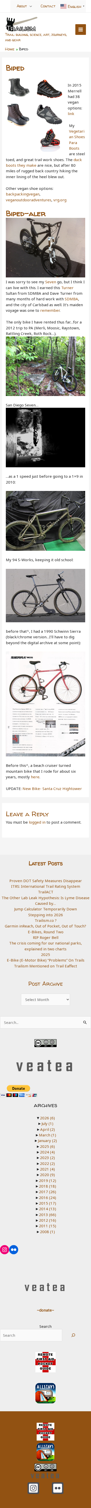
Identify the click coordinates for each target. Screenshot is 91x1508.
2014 (47, 1208)
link (71, 113)
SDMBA (71, 298)
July (47, 1123)
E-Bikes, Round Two (45, 931)
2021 (47, 1169)
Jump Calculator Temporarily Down (45, 908)
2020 (47, 1174)
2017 (47, 1191)
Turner (67, 287)
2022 (47, 1163)
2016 (47, 1197)
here (35, 776)
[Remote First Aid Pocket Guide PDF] (45, 1361)
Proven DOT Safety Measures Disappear (45, 880)
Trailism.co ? (46, 920)
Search (45, 1326)
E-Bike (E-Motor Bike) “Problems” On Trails (45, 960)
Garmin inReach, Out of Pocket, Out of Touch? (45, 925)
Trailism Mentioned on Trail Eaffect (45, 965)
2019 (47, 1180)
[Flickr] (57, 1488)
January (47, 1140)
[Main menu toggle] (80, 29)
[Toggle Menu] (30, 6)
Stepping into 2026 (45, 914)
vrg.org (59, 199)
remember (50, 310)
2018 (47, 1186)
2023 (47, 1157)
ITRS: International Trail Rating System (45, 886)
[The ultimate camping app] (45, 1392)
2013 (47, 1214)
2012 (47, 1220)
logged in (37, 822)
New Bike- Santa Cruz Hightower (52, 788)
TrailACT (45, 891)
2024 (47, 1151)
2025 (45, 954)
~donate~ (45, 1310)
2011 (47, 1225)
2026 (47, 1117)
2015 (47, 1203)
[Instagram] (33, 1488)
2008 (47, 1231)
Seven (50, 281)
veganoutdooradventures (28, 199)
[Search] (73, 1335)
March (47, 1134)
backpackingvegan (22, 193)
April (47, 1129)
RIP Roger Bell (45, 937)
